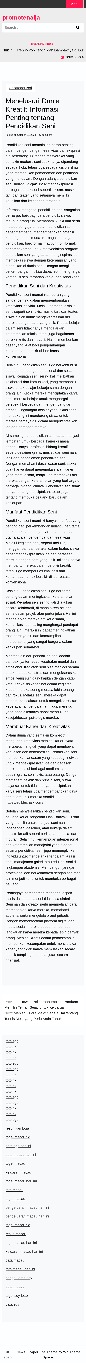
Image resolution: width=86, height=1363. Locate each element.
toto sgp (12, 1120)
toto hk (11, 1114)
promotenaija (21, 17)
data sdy (12, 1304)
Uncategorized (20, 88)
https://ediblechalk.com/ (24, 802)
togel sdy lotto (17, 1296)
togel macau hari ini (21, 1181)
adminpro (47, 135)
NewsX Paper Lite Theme (36, 1352)
